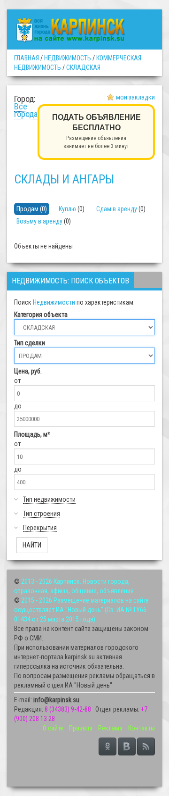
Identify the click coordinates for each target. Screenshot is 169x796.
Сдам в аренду (116, 209)
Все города (26, 110)
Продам (27, 209)
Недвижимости (54, 302)
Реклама (110, 728)
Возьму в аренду (39, 221)
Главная (26, 58)
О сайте (53, 728)
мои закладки (135, 97)
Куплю (67, 209)
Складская (83, 67)
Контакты (141, 728)
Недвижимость (67, 58)
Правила (80, 728)
